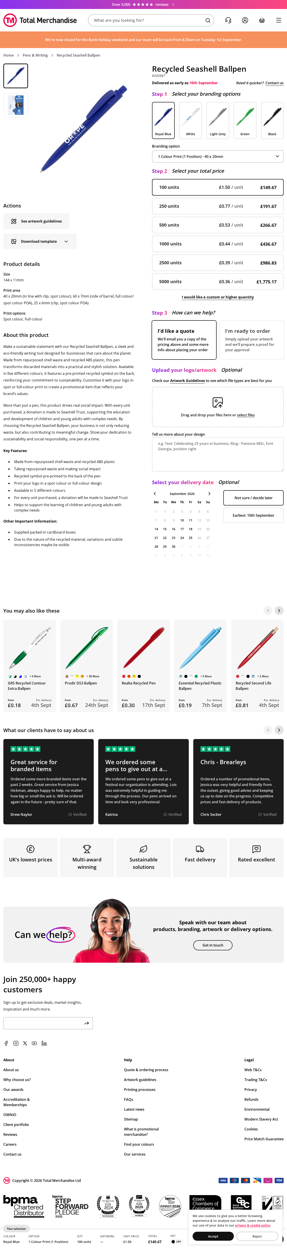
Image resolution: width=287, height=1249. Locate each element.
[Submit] (86, 1023)
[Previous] (267, 610)
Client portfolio (16, 1124)
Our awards (13, 1089)
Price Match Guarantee (264, 1138)
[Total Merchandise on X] (25, 1043)
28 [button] (156, 546)
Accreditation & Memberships (16, 1102)
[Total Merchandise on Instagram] (16, 1043)
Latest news (134, 1109)
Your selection (16, 1229)
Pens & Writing (35, 55)
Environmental (257, 1109)
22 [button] (165, 538)
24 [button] (182, 538)
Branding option (166, 146)
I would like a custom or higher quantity (218, 297)
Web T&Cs (253, 1069)
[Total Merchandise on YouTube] (34, 1043)
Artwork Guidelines (187, 380)
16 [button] (173, 529)
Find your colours (139, 1144)
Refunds (251, 1099)
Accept (213, 1236)
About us (11, 1069)
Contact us (274, 82)
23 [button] (173, 538)
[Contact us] (228, 20)
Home (8, 55)
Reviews (10, 1134)
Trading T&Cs (255, 1079)
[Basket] (262, 20)
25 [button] (190, 538)
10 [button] (182, 520)
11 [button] (190, 520)
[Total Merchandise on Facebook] (6, 1043)
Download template (39, 241)
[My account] (245, 20)
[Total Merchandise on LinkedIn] (44, 1043)
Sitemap (131, 1119)
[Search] (208, 20)
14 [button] (156, 529)
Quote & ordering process (146, 1069)
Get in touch (212, 945)
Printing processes (140, 1089)
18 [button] (190, 529)
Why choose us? (17, 1079)
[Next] (279, 610)
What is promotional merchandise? (141, 1132)
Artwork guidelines (140, 1079)
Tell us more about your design (178, 434)
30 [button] (173, 546)
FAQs (128, 1099)
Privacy (250, 1089)
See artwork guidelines (41, 221)
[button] (151, 20)
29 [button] (165, 546)
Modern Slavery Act (261, 1119)
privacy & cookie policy (252, 1225)
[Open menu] (279, 20)
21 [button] (156, 538)
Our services (135, 1154)
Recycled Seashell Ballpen (78, 55)
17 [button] (182, 529)
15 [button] (165, 529)
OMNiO (9, 1114)
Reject (257, 1236)
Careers (10, 1144)
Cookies (251, 1129)
